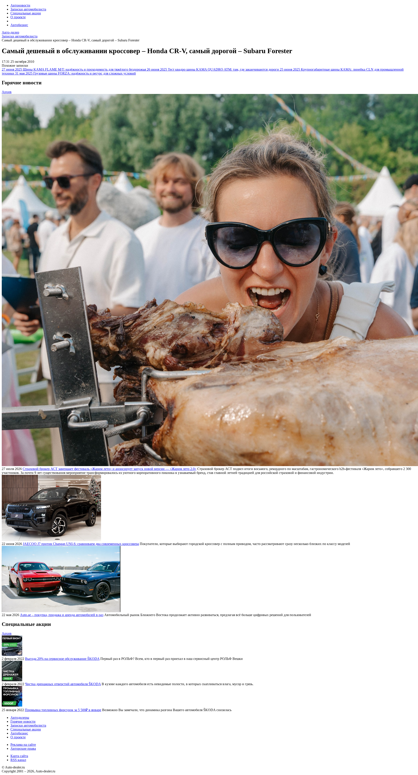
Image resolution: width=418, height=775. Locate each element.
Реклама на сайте (23, 744)
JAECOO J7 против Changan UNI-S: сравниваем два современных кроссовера (81, 544)
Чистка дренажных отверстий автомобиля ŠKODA (63, 684)
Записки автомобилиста (28, 9)
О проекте (18, 17)
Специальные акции (25, 13)
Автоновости (20, 5)
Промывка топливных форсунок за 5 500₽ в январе (63, 710)
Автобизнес (19, 25)
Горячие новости (22, 721)
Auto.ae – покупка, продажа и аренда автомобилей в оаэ (61, 615)
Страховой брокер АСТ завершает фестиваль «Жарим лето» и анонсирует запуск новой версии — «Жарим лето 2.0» (109, 469)
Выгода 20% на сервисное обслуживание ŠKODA (62, 659)
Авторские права (23, 748)
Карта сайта (19, 756)
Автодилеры (19, 717)
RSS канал (18, 760)
